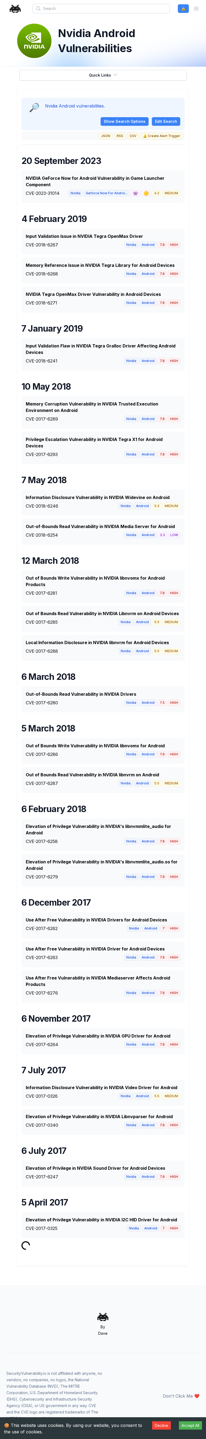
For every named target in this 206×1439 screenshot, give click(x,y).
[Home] (15, 8)
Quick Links (100, 75)
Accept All (190, 1425)
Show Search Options (124, 121)
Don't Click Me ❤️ (181, 1396)
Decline (161, 1425)
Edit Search (166, 121)
